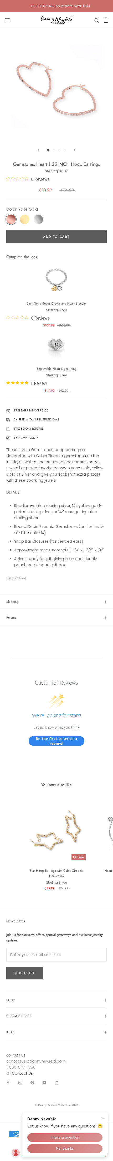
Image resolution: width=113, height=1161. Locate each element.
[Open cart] (106, 20)
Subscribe (25, 973)
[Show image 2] (54, 150)
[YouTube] (44, 1082)
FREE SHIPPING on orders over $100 (60, 5)
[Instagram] (20, 1082)
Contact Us (22, 1073)
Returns (11, 617)
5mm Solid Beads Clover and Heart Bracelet (56, 303)
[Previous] (38, 150)
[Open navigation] (7, 20)
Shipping (12, 601)
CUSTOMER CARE (18, 1015)
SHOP (10, 1000)
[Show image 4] (65, 150)
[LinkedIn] (56, 1082)
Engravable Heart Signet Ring (56, 368)
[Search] (96, 20)
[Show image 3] (59, 150)
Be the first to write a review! (56, 741)
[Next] (74, 150)
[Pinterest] (32, 1082)
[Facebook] (8, 1082)
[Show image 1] (48, 150)
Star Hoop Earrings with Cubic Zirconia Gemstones (56, 873)
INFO (9, 1032)
